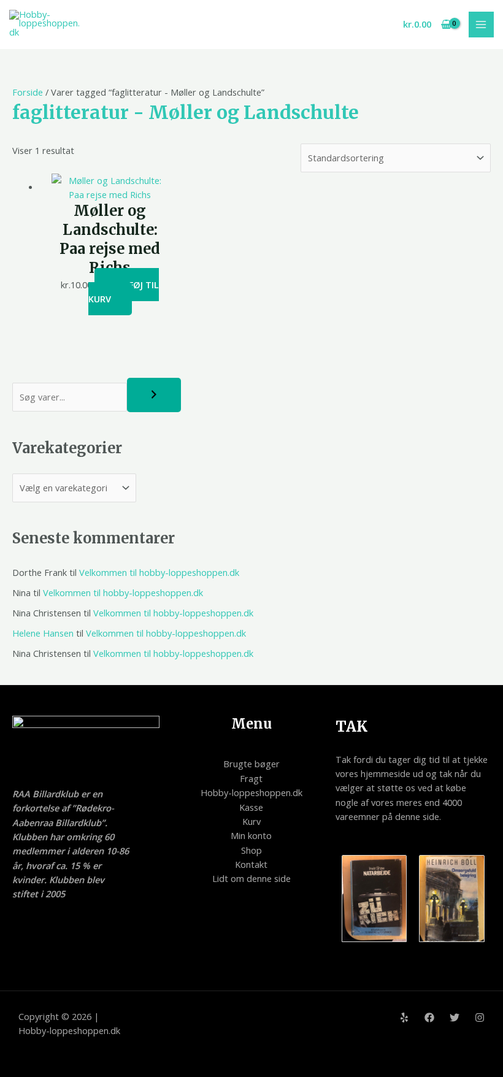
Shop (251, 850)
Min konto (251, 835)
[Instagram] (480, 1017)
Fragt (251, 778)
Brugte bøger (251, 763)
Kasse (251, 807)
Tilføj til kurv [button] (123, 291)
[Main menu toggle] (481, 24)
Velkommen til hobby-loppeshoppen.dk (159, 572)
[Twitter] (454, 1017)
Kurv (251, 821)
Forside (27, 92)
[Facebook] (429, 1017)
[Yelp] (404, 1017)
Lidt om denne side (251, 878)
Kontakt (251, 864)
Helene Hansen (43, 633)
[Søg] (154, 395)
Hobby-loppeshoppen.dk (251, 792)
